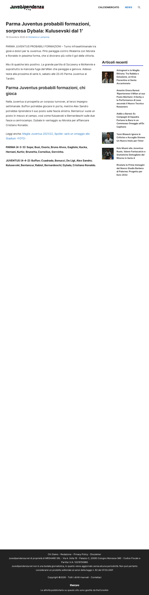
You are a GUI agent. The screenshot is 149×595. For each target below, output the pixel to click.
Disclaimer (95, 554)
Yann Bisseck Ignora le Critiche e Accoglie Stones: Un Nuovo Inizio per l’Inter (131, 137)
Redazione (66, 554)
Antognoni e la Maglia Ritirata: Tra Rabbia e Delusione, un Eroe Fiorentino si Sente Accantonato (128, 77)
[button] (139, 7)
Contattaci (96, 577)
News (128, 7)
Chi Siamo (53, 554)
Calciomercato (108, 7)
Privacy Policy (81, 554)
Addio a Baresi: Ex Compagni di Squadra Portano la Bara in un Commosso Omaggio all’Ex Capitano (130, 120)
